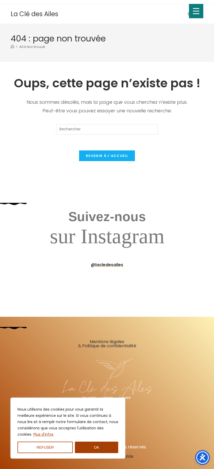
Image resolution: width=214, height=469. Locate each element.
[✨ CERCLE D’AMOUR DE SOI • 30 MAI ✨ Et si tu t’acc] (20, 284)
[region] (67, 428)
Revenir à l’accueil (107, 155)
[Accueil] (12, 46)
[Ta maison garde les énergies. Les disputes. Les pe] (55, 284)
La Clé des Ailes (34, 14)
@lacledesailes (107, 265)
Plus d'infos (43, 434)
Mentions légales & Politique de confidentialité (107, 344)
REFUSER (45, 447)
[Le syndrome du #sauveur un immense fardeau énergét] (124, 284)
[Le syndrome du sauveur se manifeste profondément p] (159, 284)
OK (96, 447)
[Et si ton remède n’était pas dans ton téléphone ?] (89, 284)
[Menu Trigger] (196, 11)
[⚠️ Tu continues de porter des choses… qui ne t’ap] (194, 284)
